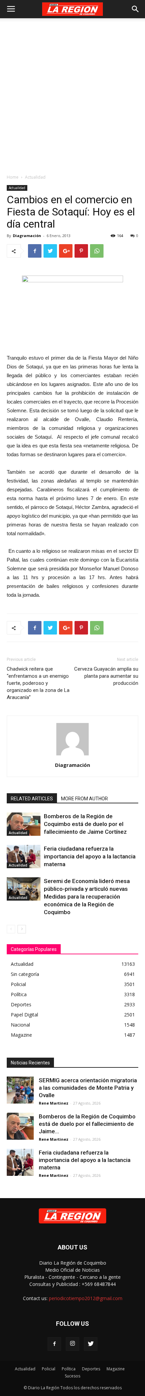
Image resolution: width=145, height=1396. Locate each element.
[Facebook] (54, 1344)
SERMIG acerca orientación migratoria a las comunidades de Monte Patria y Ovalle (88, 1087)
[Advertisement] (72, 94)
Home (13, 177)
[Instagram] (72, 1344)
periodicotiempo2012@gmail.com (85, 1298)
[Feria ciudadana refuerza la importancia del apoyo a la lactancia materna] (23, 856)
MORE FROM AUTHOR (84, 798)
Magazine (116, 1369)
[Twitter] (90, 1344)
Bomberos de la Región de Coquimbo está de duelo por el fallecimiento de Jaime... (87, 1124)
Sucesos (72, 1376)
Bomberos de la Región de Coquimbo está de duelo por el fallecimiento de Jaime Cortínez (85, 824)
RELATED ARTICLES (32, 798)
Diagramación (27, 235)
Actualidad (35, 177)
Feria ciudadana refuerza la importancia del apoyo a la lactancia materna (90, 856)
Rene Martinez (53, 1103)
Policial (48, 1369)
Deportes (91, 1369)
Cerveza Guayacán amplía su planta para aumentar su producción (106, 676)
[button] (135, 9)
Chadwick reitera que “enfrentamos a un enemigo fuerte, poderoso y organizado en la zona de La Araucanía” (38, 683)
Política (69, 1369)
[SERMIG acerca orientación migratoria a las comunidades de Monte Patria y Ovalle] (20, 1090)
